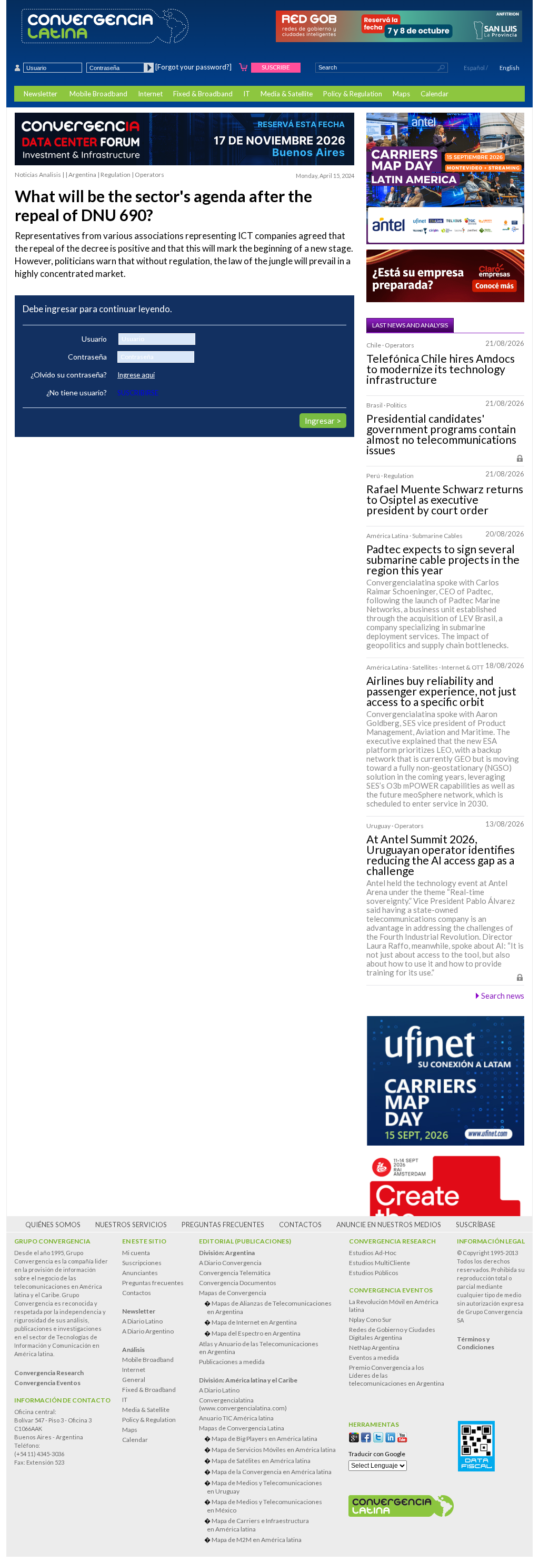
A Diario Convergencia (230, 1263)
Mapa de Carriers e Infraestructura (258, 1525)
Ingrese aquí (136, 375)
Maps (401, 93)
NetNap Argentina (374, 1347)
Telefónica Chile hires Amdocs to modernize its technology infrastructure (440, 369)
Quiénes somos (53, 1224)
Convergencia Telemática (235, 1273)
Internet (150, 93)
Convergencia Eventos (391, 1290)
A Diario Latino (142, 1321)
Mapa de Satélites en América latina (261, 1461)
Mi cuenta (136, 1253)
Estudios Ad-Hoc (372, 1253)
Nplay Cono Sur (370, 1320)
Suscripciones (142, 1263)
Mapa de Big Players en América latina (264, 1438)
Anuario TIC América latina (236, 1418)
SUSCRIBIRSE (137, 393)
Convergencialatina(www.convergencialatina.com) (243, 1404)
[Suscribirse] (243, 68)
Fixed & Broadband (203, 93)
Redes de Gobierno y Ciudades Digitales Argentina (392, 1333)
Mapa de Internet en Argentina (254, 1322)
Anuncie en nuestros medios (388, 1224)
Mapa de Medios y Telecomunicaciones (264, 1487)
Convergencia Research (392, 1241)
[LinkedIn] (390, 1437)
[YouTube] (402, 1437)
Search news (502, 995)
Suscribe (276, 67)
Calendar (434, 93)
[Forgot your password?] (193, 67)
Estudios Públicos (373, 1273)
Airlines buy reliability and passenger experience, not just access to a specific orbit (441, 691)
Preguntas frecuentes (223, 1224)
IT (246, 93)
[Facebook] (366, 1437)
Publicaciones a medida (232, 1362)
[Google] (354, 1437)
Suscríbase (475, 1224)
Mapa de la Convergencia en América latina (272, 1472)
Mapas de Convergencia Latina (241, 1428)
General (133, 1380)
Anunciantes (140, 1273)
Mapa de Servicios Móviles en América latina (274, 1450)
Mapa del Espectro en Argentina (256, 1333)
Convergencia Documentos (237, 1283)
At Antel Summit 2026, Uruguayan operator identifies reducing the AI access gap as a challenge (440, 855)
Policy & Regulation (352, 93)
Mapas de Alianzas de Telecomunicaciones (269, 1307)
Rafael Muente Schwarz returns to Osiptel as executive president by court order (444, 499)
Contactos (300, 1224)
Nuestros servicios (131, 1224)
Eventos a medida (374, 1357)
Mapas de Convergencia (232, 1293)
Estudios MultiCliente (379, 1263)
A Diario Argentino (148, 1331)
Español (474, 67)
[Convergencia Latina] (123, 26)
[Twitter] (378, 1437)
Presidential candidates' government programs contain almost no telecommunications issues (441, 434)
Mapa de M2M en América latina (257, 1540)
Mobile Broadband (98, 93)
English (510, 67)
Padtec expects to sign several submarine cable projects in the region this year (443, 559)
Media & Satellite (287, 93)
